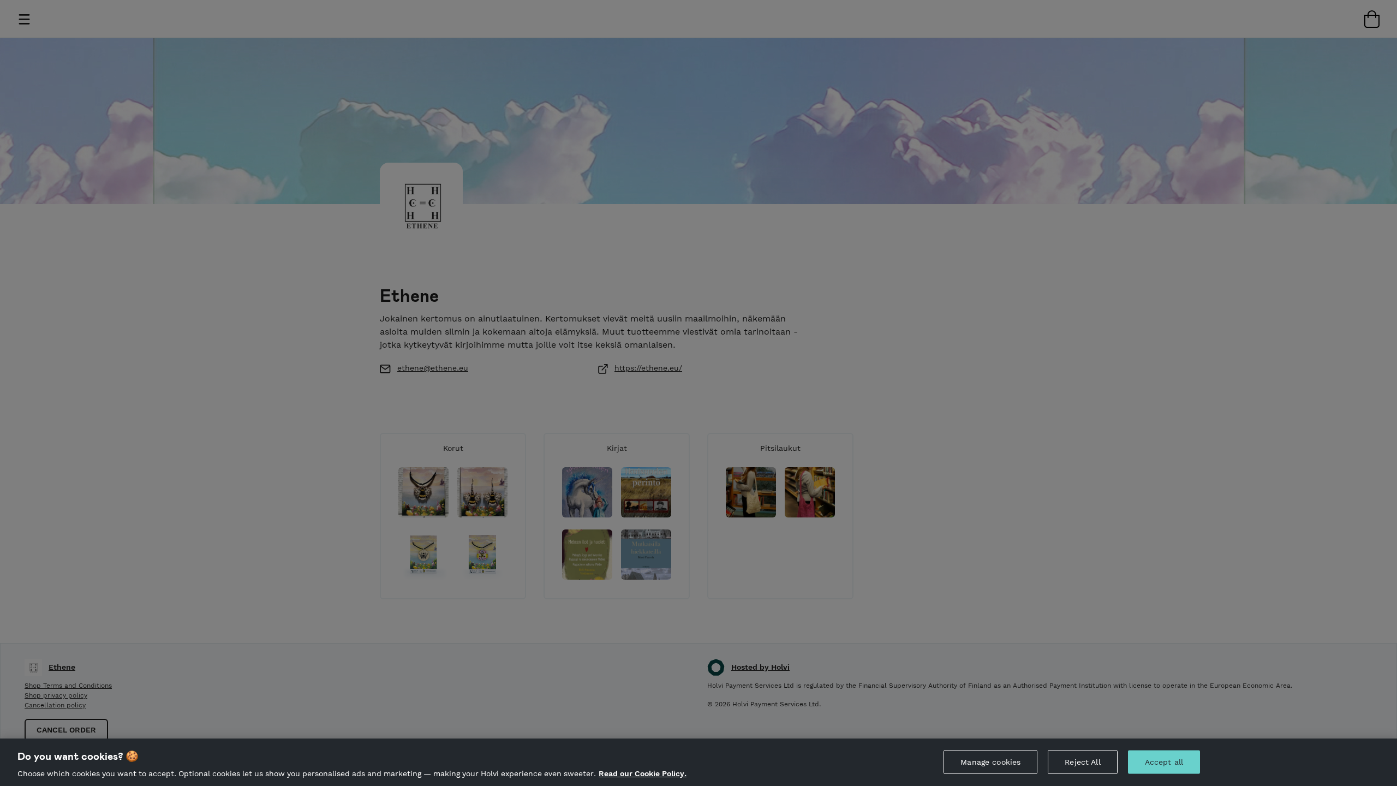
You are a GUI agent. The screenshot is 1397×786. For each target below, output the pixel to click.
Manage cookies (990, 761)
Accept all (1164, 761)
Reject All (1082, 761)
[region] (698, 762)
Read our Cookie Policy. (642, 774)
